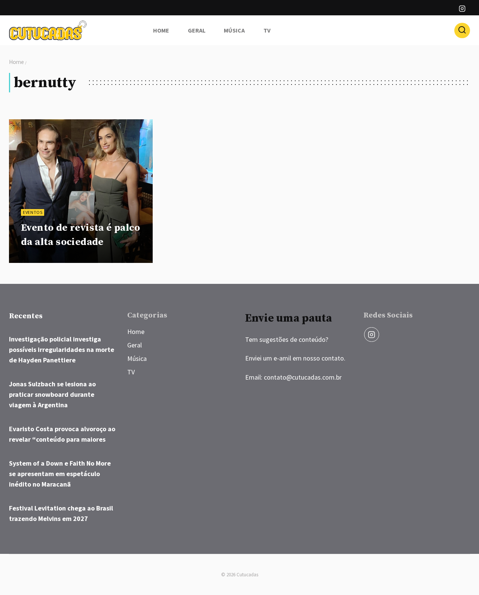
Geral (196, 30)
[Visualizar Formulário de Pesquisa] (462, 31)
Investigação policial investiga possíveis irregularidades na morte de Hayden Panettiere (61, 349)
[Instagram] (462, 8)
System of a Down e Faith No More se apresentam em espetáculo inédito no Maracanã (60, 473)
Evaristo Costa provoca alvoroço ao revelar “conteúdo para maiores (62, 434)
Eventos (32, 212)
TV (267, 30)
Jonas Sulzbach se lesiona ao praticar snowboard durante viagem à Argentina (52, 394)
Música (234, 30)
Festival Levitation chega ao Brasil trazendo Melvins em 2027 (61, 513)
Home (161, 30)
